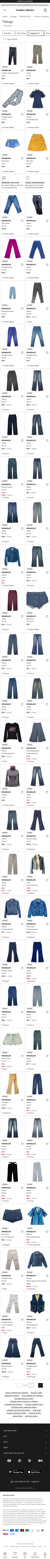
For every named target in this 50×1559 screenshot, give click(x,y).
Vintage (13, 16)
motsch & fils (35, 1413)
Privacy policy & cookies (24, 1488)
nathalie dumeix (11, 1395)
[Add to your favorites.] (22, 70)
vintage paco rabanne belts (23, 1407)
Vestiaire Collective (14, 1453)
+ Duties (33, 317)
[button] (45, 10)
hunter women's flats (16, 1413)
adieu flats (17, 1416)
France (6, 1546)
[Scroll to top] (40, 1385)
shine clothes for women (16, 1392)
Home (4, 16)
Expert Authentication (35, 182)
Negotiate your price (10, 182)
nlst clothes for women (32, 1395)
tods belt (37, 1410)
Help (6, 1448)
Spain (40, 1546)
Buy (5, 1436)
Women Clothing (41, 16)
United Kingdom (15, 1546)
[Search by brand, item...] (4, 10)
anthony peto (31, 1416)
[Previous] (19, 1385)
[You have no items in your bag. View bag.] (45, 10)
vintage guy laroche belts (18, 1410)
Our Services (10, 1431)
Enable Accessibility (25, 1)
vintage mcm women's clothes (24, 1401)
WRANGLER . (26, 16)
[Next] (31, 1385)
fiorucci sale (36, 1392)
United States (25, 1546)
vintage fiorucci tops (23, 1398)
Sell (6, 1442)
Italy (44, 1546)
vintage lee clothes (13, 1404)
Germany (34, 1546)
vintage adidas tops (34, 1404)
